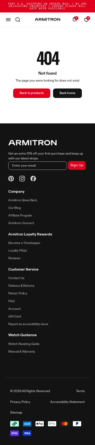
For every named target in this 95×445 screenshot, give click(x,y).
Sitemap (16, 412)
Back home (67, 93)
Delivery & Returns (21, 285)
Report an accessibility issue (28, 324)
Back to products (32, 93)
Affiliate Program (20, 215)
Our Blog (14, 208)
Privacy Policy (20, 402)
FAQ (11, 301)
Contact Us (16, 278)
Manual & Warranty (21, 351)
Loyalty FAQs (17, 250)
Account (14, 309)
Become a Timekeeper (24, 243)
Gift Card (14, 316)
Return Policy (17, 293)
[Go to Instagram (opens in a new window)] (22, 179)
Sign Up (76, 165)
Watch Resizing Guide (23, 344)
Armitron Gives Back (22, 200)
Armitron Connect (21, 223)
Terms (80, 391)
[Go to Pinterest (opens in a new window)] (11, 179)
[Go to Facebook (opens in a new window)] (33, 179)
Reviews (14, 258)
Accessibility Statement (67, 402)
